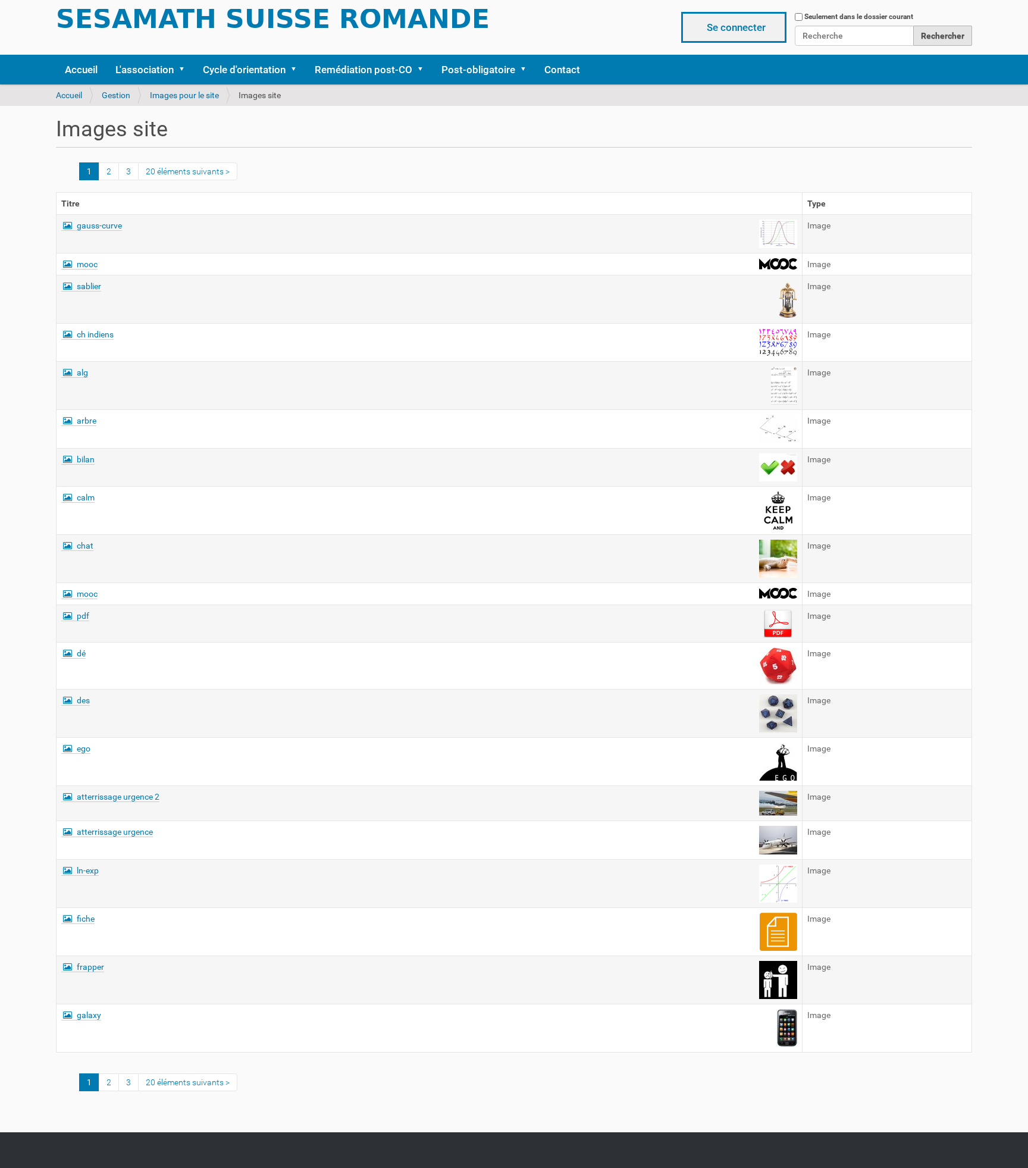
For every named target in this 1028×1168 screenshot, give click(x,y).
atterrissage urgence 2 (118, 796)
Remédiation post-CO (363, 70)
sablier (89, 286)
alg (82, 372)
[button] (185, 69)
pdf (83, 616)
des (83, 700)
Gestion (116, 95)
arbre (86, 420)
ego (83, 748)
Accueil (81, 70)
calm (86, 497)
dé (81, 653)
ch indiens (95, 334)
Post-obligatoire (478, 70)
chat (85, 545)
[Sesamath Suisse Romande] (273, 22)
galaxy (89, 1015)
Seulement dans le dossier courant (858, 16)
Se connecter (736, 27)
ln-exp (88, 870)
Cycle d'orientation (244, 70)
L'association (144, 70)
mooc (87, 264)
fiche (86, 918)
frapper (90, 967)
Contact (562, 70)
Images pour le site (184, 95)
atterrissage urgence (115, 832)
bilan (86, 459)
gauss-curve (99, 225)
